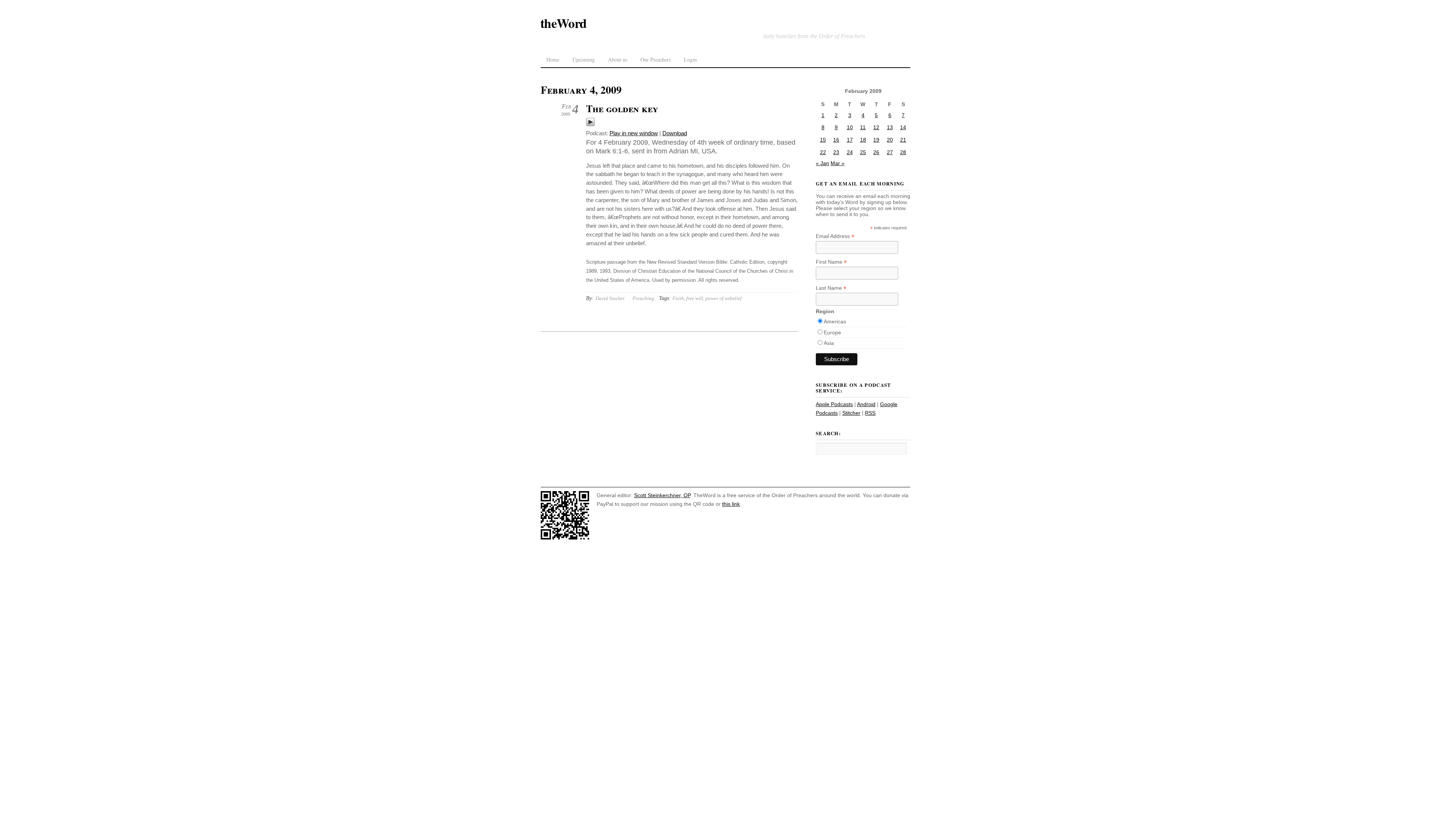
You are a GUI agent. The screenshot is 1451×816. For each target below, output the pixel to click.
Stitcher (851, 413)
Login (690, 59)
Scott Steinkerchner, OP (662, 495)
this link (731, 504)
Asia (829, 343)
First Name (831, 262)
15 (823, 140)
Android (866, 404)
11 (863, 127)
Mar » (838, 163)
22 (823, 152)
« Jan (822, 163)
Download (674, 133)
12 (876, 127)
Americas (835, 321)
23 (836, 152)
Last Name (831, 288)
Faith (678, 298)
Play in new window (633, 133)
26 (876, 152)
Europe (832, 332)
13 (890, 127)
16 (836, 140)
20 (890, 140)
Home (552, 59)
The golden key (622, 108)
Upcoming (583, 59)
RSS (870, 413)
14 (903, 127)
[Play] (590, 124)
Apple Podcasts (834, 404)
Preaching (643, 298)
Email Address (835, 236)
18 (863, 140)
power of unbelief (723, 298)
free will (694, 298)
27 (890, 152)
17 (850, 140)
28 (903, 152)
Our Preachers (655, 59)
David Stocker (610, 298)
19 (876, 140)
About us (617, 59)
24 (850, 152)
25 (863, 152)
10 (850, 127)
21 (903, 140)
